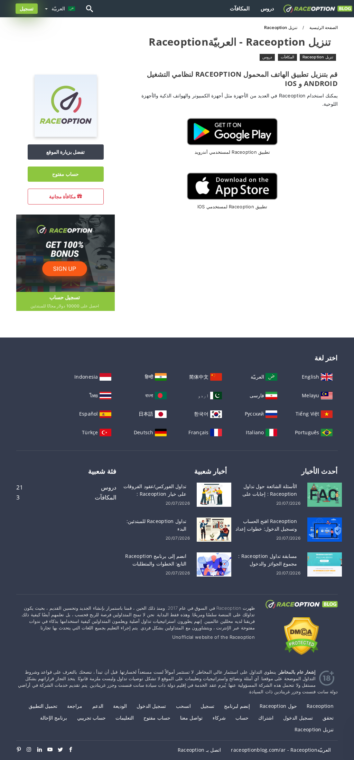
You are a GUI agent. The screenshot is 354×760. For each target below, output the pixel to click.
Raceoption (320, 706)
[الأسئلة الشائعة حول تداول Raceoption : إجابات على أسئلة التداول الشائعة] (324, 494)
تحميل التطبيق (43, 706)
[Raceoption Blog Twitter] (63, 750)
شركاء (219, 717)
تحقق (328, 717)
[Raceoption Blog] (301, 610)
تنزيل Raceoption (317, 57)
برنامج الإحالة (53, 717)
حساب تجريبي (91, 717)
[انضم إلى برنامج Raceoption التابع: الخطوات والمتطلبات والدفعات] (214, 564)
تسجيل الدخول (151, 706)
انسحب (183, 706)
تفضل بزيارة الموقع (65, 152)
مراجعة (74, 706)
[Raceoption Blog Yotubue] (52, 750)
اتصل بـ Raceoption (199, 750)
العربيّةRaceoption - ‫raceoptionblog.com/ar (281, 750)
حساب (242, 717)
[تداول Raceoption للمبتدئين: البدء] (214, 529)
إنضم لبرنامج (237, 706)
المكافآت (240, 8)
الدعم (97, 706)
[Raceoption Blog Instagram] (32, 750)
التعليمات (124, 717)
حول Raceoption (278, 706)
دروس (267, 8)
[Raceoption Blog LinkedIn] (42, 750)
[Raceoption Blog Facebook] (73, 750)
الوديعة (120, 706)
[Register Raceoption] (65, 252)
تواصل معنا (191, 717)
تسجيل (27, 8)
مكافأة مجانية (63, 196)
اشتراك (265, 717)
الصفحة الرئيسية (323, 27)
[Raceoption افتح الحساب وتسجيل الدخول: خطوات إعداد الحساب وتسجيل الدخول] (324, 529)
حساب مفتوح (65, 174)
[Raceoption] (66, 135)
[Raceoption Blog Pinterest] (21, 750)
